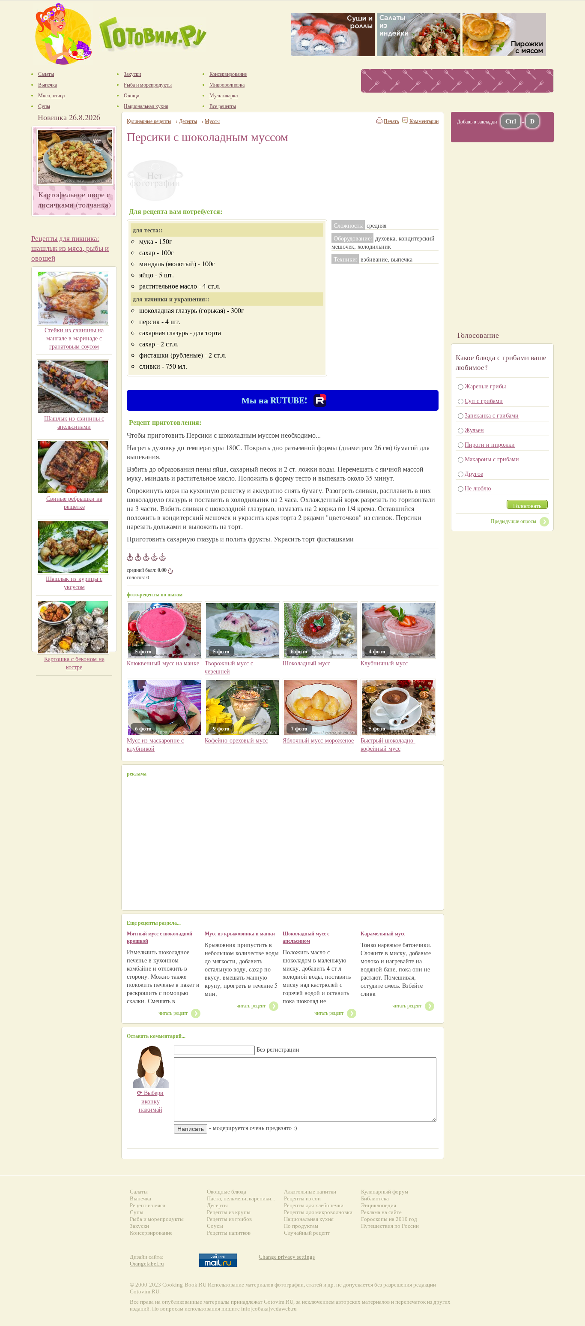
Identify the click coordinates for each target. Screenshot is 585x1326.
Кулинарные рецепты (149, 120)
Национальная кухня (309, 1219)
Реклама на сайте (381, 1212)
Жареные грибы (485, 386)
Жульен (474, 430)
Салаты (139, 1191)
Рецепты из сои (302, 1198)
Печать (391, 120)
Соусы (215, 1226)
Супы (136, 1212)
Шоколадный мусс (306, 663)
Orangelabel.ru (147, 1263)
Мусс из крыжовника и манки (240, 933)
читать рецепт (173, 1012)
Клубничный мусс (384, 663)
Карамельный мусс (383, 933)
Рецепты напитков (229, 1233)
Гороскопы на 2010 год (389, 1219)
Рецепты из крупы (229, 1212)
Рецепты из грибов (229, 1219)
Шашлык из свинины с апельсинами (74, 422)
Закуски (139, 1226)
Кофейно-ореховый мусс (236, 740)
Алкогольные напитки (310, 1191)
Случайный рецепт (307, 1233)
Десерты (188, 120)
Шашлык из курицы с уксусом (74, 582)
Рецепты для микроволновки (318, 1212)
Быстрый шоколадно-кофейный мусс (388, 744)
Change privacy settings (287, 1257)
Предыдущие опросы (513, 520)
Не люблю (478, 488)
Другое (474, 473)
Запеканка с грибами (492, 415)
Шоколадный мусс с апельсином (306, 937)
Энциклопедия (378, 1205)
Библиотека (375, 1198)
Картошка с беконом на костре (74, 663)
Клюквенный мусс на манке (163, 663)
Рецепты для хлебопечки (313, 1205)
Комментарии (424, 120)
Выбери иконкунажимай (150, 1100)
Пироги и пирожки (490, 444)
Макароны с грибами (492, 459)
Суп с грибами (484, 401)
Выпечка (140, 1198)
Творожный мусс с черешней (229, 667)
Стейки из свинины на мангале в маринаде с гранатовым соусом (74, 338)
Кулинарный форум (384, 1191)
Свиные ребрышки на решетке (74, 502)
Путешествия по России (390, 1226)
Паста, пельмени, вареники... (241, 1198)
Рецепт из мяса (147, 1205)
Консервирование (151, 1233)
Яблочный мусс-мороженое (318, 740)
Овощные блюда (226, 1191)
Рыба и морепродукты (157, 1219)
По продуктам (301, 1226)
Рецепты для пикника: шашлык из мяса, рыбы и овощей (70, 248)
